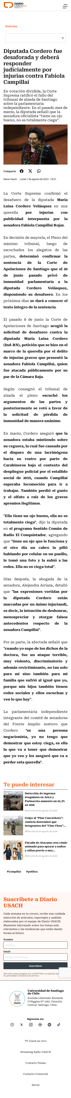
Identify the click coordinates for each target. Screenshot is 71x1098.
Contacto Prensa (36, 1063)
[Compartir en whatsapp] (39, 171)
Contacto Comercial (35, 1074)
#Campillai (14, 871)
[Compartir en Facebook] (22, 171)
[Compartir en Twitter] (30, 171)
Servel (35, 1085)
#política (32, 871)
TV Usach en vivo (35, 1041)
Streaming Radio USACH (35, 1052)
